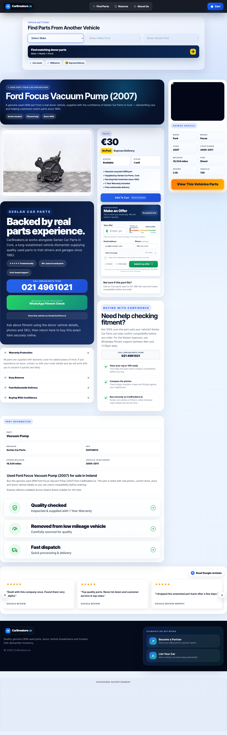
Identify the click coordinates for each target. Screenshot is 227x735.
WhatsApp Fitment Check (47, 303)
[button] (113, 51)
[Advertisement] (113, 706)
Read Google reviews (207, 572)
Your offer (108, 225)
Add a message (129, 253)
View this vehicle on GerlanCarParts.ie (47, 316)
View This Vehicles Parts (197, 184)
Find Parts (103, 6)
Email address (110, 241)
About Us (143, 6)
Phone (141, 241)
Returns (123, 6)
